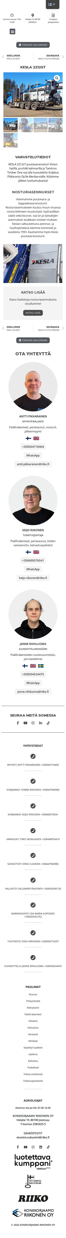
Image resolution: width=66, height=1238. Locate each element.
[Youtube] (25, 723)
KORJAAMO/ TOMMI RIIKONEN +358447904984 (33, 789)
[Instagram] (33, 723)
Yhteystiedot (33, 1001)
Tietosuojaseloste (33, 1080)
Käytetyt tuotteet (33, 1047)
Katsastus (33, 1027)
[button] (12, 31)
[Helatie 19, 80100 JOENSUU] (32, 15)
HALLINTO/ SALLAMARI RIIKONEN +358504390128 (33, 888)
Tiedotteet (33, 1067)
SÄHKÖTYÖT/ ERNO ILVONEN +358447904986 (33, 863)
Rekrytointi (33, 1007)
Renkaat (33, 1041)
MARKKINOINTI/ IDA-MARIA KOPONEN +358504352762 (33, 915)
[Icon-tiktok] (48, 723)
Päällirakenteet (33, 1014)
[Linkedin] (40, 1147)
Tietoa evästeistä (33, 1074)
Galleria (33, 1054)
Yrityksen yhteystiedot (53, 20)
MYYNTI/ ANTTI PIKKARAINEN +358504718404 (33, 764)
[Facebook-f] (17, 723)
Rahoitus (33, 1060)
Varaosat (33, 1034)
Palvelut (33, 1021)
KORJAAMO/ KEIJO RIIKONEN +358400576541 (33, 814)
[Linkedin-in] (40, 723)
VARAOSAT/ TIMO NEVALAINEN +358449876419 (33, 839)
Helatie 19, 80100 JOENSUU (32, 20)
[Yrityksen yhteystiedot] (53, 15)
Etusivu (33, 994)
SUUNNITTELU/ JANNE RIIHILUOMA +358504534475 (33, 966)
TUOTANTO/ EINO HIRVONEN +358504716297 (33, 941)
